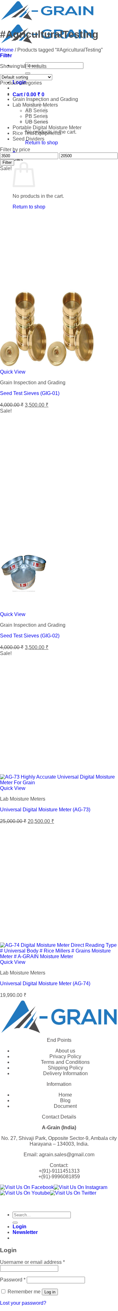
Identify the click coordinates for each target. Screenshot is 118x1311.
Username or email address (32, 1262)
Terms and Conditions (65, 1062)
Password (12, 1279)
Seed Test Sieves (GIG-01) (29, 393)
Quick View (12, 372)
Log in (49, 1292)
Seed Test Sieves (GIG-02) (29, 635)
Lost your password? (23, 1303)
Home (7, 50)
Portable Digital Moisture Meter (47, 127)
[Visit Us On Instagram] (80, 1187)
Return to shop (41, 142)
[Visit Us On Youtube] (25, 1193)
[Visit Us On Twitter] (73, 1193)
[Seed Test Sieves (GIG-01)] (47, 366)
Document (65, 1106)
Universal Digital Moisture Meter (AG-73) (45, 809)
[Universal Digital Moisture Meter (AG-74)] (59, 956)
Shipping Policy (65, 1067)
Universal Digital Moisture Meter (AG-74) (45, 983)
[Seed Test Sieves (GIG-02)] (23, 608)
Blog (65, 1100)
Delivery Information (65, 1073)
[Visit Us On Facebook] (27, 1187)
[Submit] (27, 73)
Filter (7, 162)
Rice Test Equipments (37, 133)
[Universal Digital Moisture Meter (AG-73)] (59, 782)
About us (65, 1050)
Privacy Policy (65, 1056)
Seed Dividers (28, 139)
